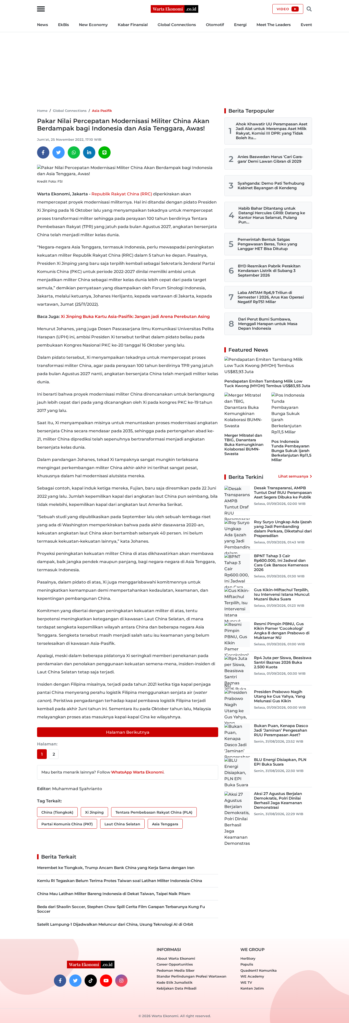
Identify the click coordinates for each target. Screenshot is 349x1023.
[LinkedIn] (89, 152)
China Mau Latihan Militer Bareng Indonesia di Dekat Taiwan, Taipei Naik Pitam (113, 893)
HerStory (247, 958)
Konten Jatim (252, 988)
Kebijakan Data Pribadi (176, 988)
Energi (240, 24)
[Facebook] (43, 152)
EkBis (63, 24)
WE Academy (252, 976)
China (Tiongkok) (57, 812)
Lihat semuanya (293, 476)
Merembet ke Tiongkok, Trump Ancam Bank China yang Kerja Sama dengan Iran (115, 867)
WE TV (246, 982)
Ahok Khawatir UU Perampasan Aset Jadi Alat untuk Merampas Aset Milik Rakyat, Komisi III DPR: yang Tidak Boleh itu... (271, 131)
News (42, 24)
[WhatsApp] (74, 152)
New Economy (93, 24)
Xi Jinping (94, 812)
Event (306, 24)
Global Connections (177, 24)
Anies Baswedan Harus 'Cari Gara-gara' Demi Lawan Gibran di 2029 (270, 159)
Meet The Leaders (274, 24)
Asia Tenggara (165, 824)
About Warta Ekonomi (176, 958)
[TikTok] (91, 980)
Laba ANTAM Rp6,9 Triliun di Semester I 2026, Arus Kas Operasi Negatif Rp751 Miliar (271, 297)
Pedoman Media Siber (175, 970)
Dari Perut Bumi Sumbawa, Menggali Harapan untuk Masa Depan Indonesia (267, 324)
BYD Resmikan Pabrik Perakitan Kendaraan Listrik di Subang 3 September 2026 (269, 271)
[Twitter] (58, 152)
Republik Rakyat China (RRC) (121, 194)
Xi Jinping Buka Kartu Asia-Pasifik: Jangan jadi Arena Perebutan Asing (135, 316)
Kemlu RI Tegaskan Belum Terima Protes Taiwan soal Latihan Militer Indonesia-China (119, 880)
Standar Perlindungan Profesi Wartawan (191, 976)
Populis (246, 964)
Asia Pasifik (102, 111)
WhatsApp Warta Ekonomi (137, 772)
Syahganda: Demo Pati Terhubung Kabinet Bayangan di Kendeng (271, 185)
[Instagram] (121, 980)
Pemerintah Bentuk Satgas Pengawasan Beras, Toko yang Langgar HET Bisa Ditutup (267, 244)
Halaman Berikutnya (127, 732)
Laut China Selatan (122, 824)
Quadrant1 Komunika (258, 970)
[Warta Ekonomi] (174, 8)
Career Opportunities (175, 964)
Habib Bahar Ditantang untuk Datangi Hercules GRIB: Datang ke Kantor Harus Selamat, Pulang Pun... (271, 215)
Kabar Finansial (133, 24)
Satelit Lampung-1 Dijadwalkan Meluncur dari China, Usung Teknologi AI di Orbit (115, 924)
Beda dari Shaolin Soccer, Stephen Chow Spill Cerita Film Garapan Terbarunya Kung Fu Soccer (121, 909)
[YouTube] (106, 980)
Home (42, 111)
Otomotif (215, 24)
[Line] (104, 152)
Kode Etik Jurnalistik (174, 982)
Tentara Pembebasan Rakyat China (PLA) (153, 812)
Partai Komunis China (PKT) (67, 824)
